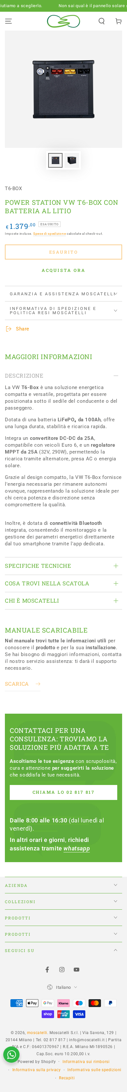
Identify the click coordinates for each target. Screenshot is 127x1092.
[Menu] (8, 21)
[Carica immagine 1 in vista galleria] (55, 160)
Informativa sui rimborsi (86, 1061)
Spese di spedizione (49, 233)
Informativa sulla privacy (36, 1070)
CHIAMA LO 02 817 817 (64, 792)
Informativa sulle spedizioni (94, 1070)
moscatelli (37, 1032)
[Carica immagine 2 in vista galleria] (71, 160)
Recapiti (67, 1078)
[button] (101, 21)
